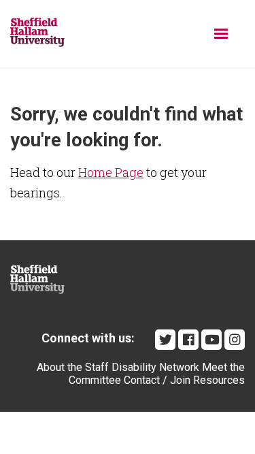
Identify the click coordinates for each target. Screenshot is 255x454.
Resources (219, 380)
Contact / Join (157, 380)
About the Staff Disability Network (118, 367)
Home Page (110, 172)
